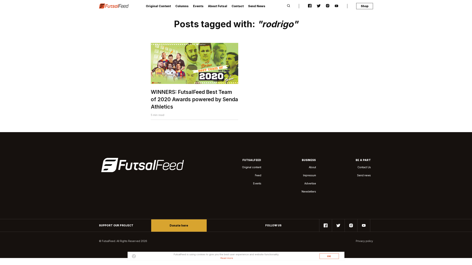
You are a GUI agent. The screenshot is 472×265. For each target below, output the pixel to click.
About (312, 167)
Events (198, 6)
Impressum (309, 175)
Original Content (158, 6)
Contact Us (364, 167)
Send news (364, 175)
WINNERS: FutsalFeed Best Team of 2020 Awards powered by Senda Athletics (194, 99)
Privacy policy (364, 241)
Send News (256, 6)
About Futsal (217, 6)
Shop (364, 6)
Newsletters (309, 191)
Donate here (179, 225)
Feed (258, 175)
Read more (227, 258)
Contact (238, 6)
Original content (251, 167)
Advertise (310, 183)
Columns (182, 6)
